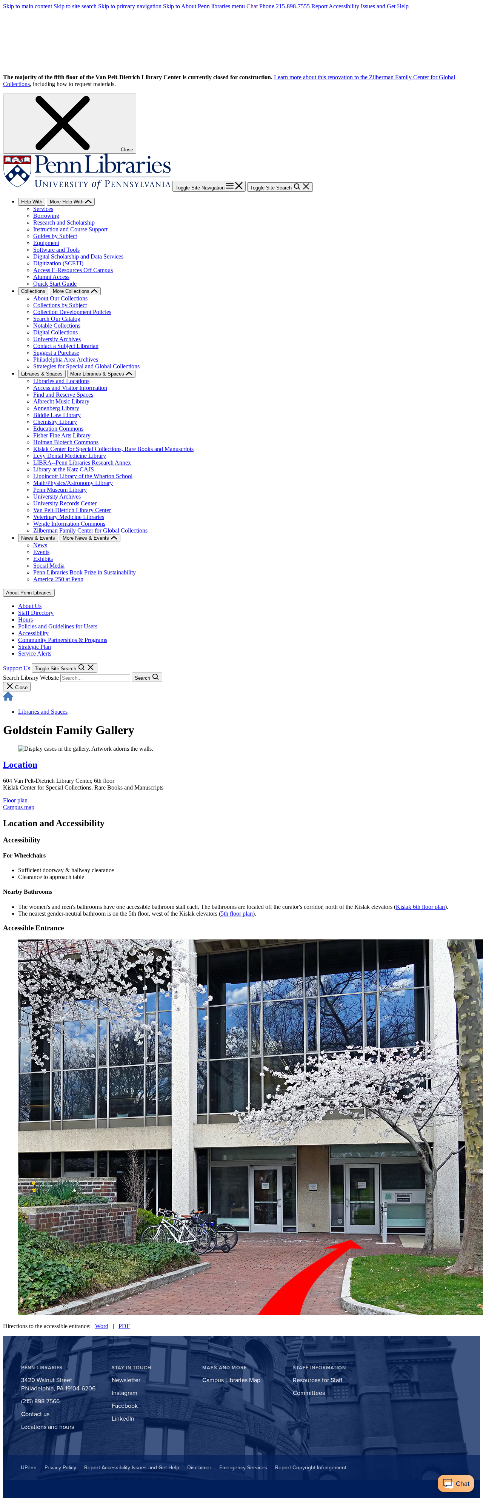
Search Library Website (31, 677)
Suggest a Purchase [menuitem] (56, 352)
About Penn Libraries (29, 593)
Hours (25, 619)
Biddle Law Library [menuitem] (57, 415)
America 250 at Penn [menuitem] (58, 579)
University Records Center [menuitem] (65, 503)
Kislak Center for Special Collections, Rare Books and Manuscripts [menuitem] (113, 449)
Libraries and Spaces (43, 711)
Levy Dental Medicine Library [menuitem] (69, 456)
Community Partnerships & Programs (62, 640)
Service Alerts (34, 653)
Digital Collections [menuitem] (55, 332)
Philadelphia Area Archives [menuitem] (65, 359)
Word (101, 1326)
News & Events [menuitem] (38, 538)
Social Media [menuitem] (49, 565)
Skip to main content (27, 6)
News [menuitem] (40, 545)
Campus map (18, 807)
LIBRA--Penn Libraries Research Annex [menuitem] (82, 462)
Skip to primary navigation (130, 6)
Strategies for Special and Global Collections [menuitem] (86, 366)
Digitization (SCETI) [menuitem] (58, 263)
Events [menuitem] (41, 552)
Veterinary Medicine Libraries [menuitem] (68, 517)
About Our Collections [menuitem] (60, 298)
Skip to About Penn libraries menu (204, 6)
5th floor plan (237, 913)
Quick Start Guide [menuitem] (55, 283)
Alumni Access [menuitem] (51, 277)
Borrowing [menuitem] (46, 215)
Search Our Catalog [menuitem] (56, 319)
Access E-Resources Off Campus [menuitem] (73, 270)
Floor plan (15, 800)
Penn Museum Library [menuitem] (60, 489)
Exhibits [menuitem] (43, 559)
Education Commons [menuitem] (58, 428)
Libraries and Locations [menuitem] (61, 381)
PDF (124, 1326)
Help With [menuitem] (31, 202)
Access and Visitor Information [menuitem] (70, 388)
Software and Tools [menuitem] (56, 249)
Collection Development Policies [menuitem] (72, 312)
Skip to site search (75, 6)
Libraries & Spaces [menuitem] (42, 374)
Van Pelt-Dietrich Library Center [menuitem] (72, 510)
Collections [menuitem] (33, 291)
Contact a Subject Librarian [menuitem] (65, 346)
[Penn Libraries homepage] (87, 187)
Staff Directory (36, 613)
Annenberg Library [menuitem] (56, 408)
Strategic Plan (34, 647)
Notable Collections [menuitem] (56, 325)
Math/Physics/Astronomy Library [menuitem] (73, 483)
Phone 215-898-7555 (284, 6)
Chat (252, 6)
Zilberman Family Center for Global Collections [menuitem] (90, 530)
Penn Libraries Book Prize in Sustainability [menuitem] (84, 572)
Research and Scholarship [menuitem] (64, 222)
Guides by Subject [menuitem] (55, 236)
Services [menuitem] (43, 209)
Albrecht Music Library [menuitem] (61, 401)
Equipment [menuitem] (46, 243)
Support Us (16, 668)
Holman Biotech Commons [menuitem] (65, 442)
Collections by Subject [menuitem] (60, 305)
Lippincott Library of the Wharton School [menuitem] (82, 476)
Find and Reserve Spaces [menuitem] (63, 394)
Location (20, 765)
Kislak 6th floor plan (420, 907)
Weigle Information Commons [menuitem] (69, 523)
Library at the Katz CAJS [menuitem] (63, 469)
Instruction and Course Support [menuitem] (70, 229)
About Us (30, 606)
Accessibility (33, 633)
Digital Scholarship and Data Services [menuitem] (78, 256)
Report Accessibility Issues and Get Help (360, 6)
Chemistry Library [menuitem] (55, 422)
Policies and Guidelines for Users (57, 626)
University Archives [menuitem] (57, 339)
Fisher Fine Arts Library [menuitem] (62, 435)
